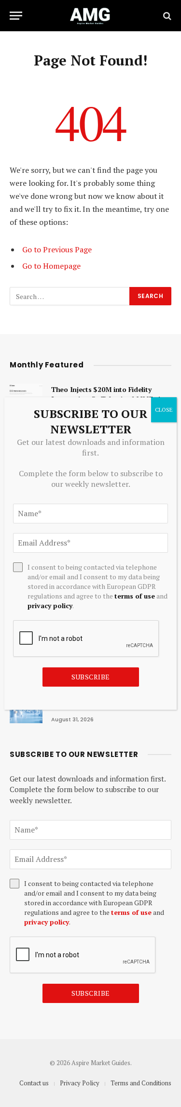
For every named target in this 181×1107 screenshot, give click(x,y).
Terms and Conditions (141, 1083)
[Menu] (16, 15)
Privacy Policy (79, 1083)
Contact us (34, 1083)
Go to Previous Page (57, 249)
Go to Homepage (51, 265)
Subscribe (90, 993)
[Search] (166, 15)
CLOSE (164, 409)
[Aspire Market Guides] (90, 15)
